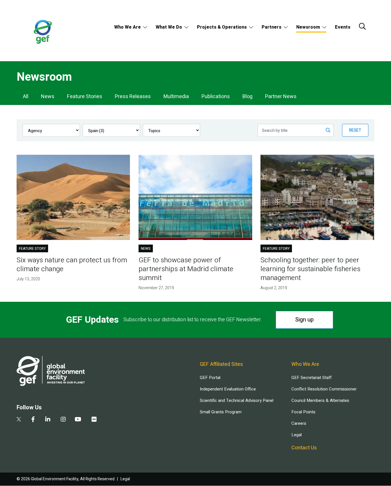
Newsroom (308, 27)
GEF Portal (210, 377)
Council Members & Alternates (320, 400)
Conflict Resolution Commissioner (324, 389)
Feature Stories (84, 96)
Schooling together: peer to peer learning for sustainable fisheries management (310, 269)
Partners (271, 27)
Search (362, 26)
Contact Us (304, 448)
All (25, 96)
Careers (298, 423)
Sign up (304, 320)
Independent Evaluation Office (228, 389)
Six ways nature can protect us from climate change (72, 264)
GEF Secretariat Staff (311, 377)
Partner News (281, 96)
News (47, 96)
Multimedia (176, 96)
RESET (355, 130)
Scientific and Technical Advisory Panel (236, 400)
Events (342, 27)
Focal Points (303, 412)
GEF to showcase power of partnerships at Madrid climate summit (186, 269)
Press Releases (133, 96)
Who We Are (127, 27)
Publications (216, 96)
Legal (296, 435)
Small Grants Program (221, 412)
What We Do (169, 27)
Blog (247, 96)
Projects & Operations (222, 27)
